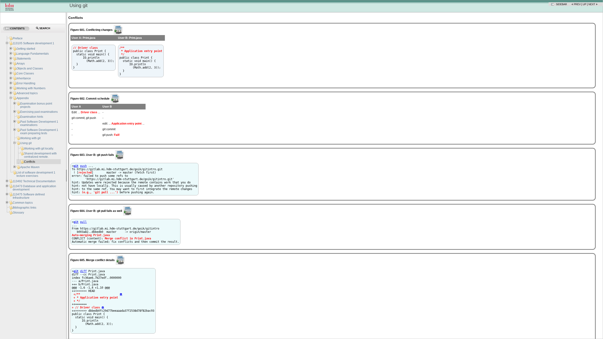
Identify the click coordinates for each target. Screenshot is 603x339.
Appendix (22, 98)
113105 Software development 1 (33, 43)
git (75, 166)
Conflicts (29, 161)
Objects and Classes (29, 68)
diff (83, 271)
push (83, 166)
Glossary (18, 212)
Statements (23, 58)
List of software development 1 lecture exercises (35, 174)
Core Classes (25, 73)
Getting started (25, 48)
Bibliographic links (24, 207)
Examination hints (31, 116)
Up (584, 4)
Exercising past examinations (39, 111)
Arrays (20, 63)
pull (83, 222)
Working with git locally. (39, 148)
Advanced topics (27, 93)
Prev (577, 4)
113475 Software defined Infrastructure (29, 196)
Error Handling (25, 83)
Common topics (23, 202)
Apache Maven (30, 167)
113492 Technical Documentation (34, 181)
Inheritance (23, 78)
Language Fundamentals (32, 53)
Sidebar (561, 4)
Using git (26, 143)
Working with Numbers (30, 88)
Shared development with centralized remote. (40, 155)
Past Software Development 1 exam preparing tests (39, 131)
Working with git (30, 138)
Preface (18, 38)
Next (591, 4)
